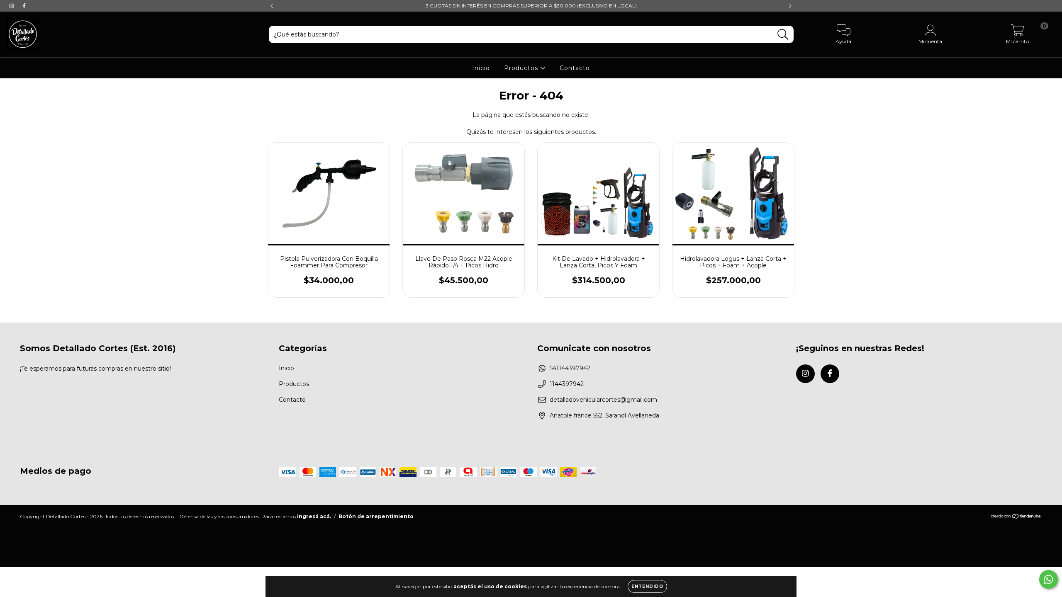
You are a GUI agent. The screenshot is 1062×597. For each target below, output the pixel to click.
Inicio (481, 68)
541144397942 (570, 368)
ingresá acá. (314, 516)
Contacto (575, 68)
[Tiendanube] (1016, 517)
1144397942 (567, 384)
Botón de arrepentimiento (376, 516)
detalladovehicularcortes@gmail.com (603, 399)
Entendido (647, 586)
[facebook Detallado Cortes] (24, 6)
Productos (522, 68)
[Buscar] (783, 34)
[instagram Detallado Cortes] (12, 6)
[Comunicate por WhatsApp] (1048, 579)
